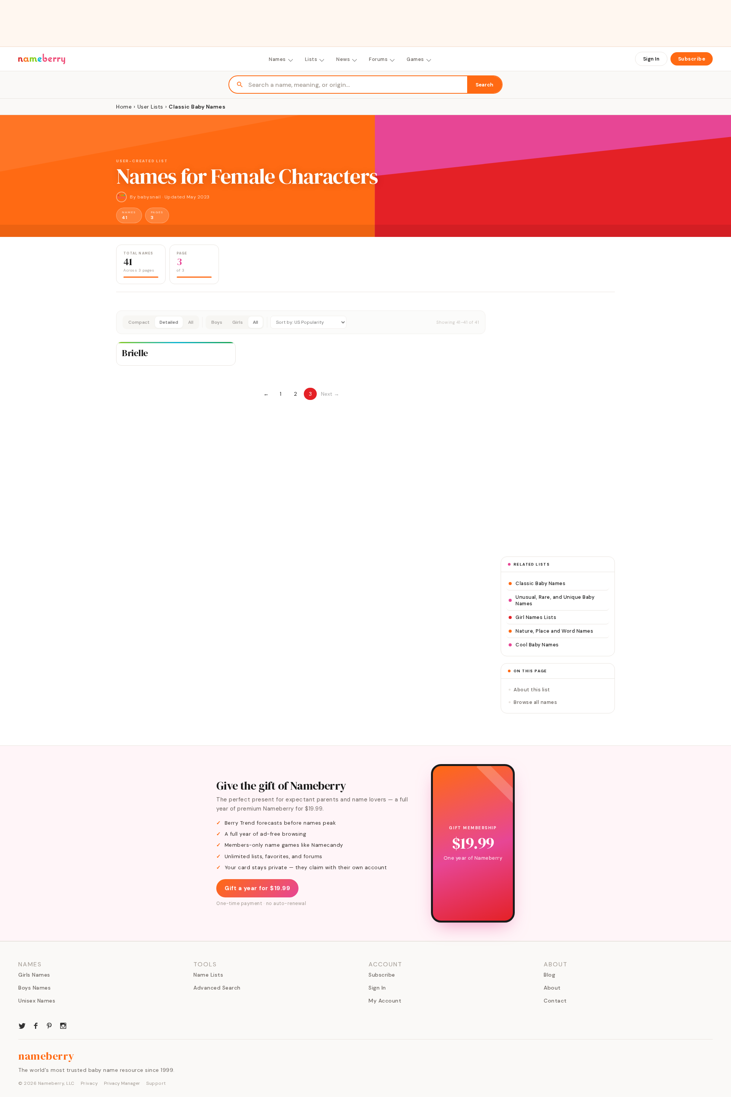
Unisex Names (36, 1000)
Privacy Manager (122, 1083)
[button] (300, 322)
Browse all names (535, 702)
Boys (216, 322)
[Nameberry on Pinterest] (49, 1025)
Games (415, 59)
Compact (139, 322)
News (343, 59)
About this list (532, 689)
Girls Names (34, 974)
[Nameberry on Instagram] (63, 1025)
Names (277, 59)
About (552, 987)
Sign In (651, 59)
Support (156, 1083)
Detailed (169, 322)
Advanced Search (217, 987)
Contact (555, 1000)
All (190, 322)
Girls (237, 322)
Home (124, 106)
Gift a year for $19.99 (257, 888)
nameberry (46, 1056)
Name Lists (208, 974)
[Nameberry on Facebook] (36, 1025)
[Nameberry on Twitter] (22, 1025)
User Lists (150, 106)
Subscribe (691, 59)
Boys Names (34, 987)
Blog (549, 974)
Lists (311, 59)
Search (484, 85)
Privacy (89, 1083)
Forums (378, 59)
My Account (385, 1000)
